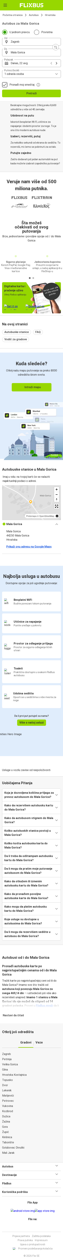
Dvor (5, 1085)
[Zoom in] (56, 489)
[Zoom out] (56, 494)
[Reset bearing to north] (56, 499)
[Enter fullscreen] (56, 506)
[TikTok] (35, 1227)
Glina (5, 1069)
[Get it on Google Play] (23, 1211)
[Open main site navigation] (5, 5)
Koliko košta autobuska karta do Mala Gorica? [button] (26, 845)
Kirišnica (7, 1137)
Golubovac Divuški (13, 1147)
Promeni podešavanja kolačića (35, 1248)
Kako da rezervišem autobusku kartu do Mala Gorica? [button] (28, 807)
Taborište (8, 1142)
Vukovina (7, 1106)
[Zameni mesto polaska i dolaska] (55, 47)
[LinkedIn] (33, 1227)
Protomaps (31, 515)
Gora (5, 1126)
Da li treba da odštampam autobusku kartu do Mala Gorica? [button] (28, 858)
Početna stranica (13, 15)
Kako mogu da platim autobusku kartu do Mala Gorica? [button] (25, 908)
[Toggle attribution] (57, 516)
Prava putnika (25, 1240)
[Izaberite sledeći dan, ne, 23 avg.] (56, 63)
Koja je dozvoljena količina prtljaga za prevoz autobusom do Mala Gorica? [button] (29, 795)
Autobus (34, 15)
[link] (31, 406)
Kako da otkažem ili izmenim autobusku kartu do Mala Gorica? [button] (26, 883)
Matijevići (8, 1095)
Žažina (6, 1121)
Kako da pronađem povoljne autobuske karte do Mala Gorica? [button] (26, 896)
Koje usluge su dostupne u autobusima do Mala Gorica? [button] (23, 921)
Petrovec (8, 1100)
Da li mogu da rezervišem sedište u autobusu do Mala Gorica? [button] (27, 934)
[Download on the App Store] (45, 1211)
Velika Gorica (10, 1064)
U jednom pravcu (19, 32)
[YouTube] (32, 1227)
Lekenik (7, 1090)
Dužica (6, 1116)
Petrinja (7, 1059)
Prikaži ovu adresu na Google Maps (29, 546)
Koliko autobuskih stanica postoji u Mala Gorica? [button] (27, 833)
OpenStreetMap (46, 515)
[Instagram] (30, 1227)
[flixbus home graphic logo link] (31, 5)
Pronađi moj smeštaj (21, 84)
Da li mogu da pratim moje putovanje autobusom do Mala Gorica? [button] (28, 870)
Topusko (7, 1080)
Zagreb (6, 1054)
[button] (31, 41)
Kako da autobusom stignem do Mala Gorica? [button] (28, 820)
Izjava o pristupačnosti (32, 1244)
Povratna (46, 32)
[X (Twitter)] (34, 1227)
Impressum (41, 1240)
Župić (5, 1132)
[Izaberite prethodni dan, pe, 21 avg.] (51, 63)
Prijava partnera (21, 1236)
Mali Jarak (8, 1152)
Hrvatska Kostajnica (14, 1074)
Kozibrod (7, 1111)
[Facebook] (29, 1227)
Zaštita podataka (41, 1236)
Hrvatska (50, 15)
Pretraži (31, 93)
